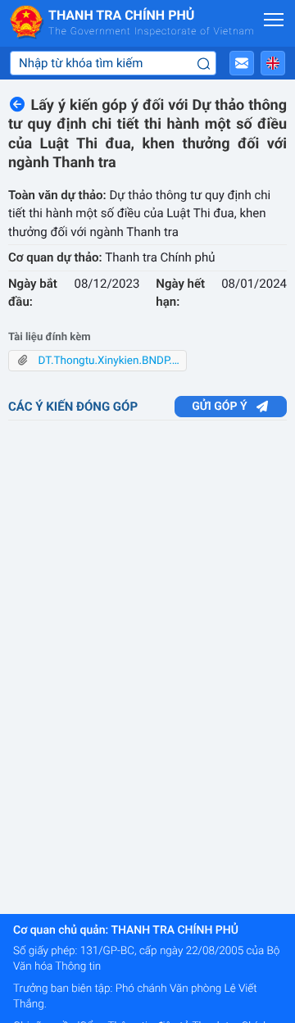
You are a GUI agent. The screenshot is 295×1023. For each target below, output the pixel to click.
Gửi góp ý (219, 406)
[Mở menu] (274, 20)
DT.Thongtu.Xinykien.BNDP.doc (107, 360)
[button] (241, 63)
